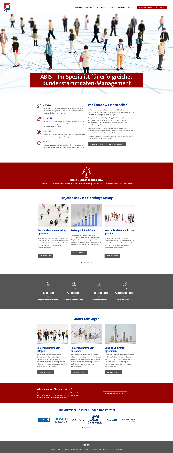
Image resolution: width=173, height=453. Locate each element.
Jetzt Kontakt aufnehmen (115, 393)
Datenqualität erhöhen (83, 230)
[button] (81, 262)
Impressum (119, 449)
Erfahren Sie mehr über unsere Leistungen (106, 144)
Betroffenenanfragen (73, 449)
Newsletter (55, 449)
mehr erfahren (45, 256)
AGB (87, 449)
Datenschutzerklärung (101, 449)
